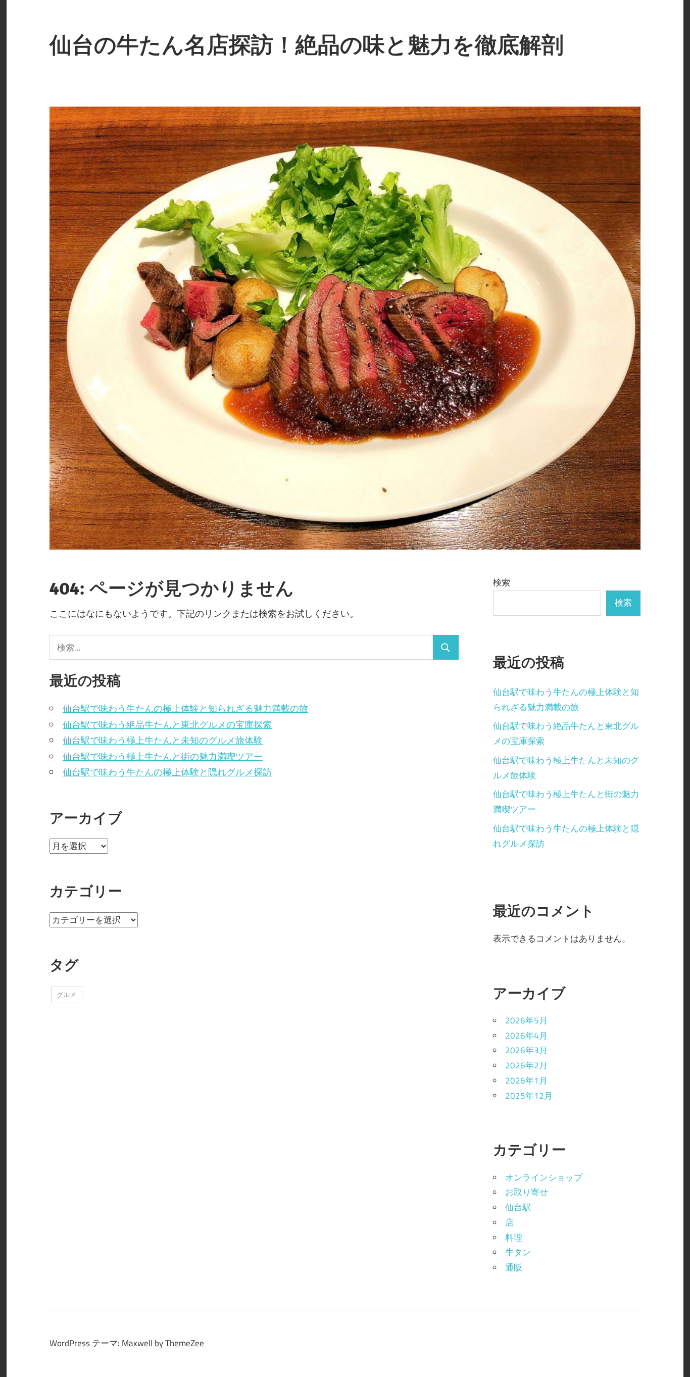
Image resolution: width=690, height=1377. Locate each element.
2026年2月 (526, 1065)
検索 (501, 582)
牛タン (518, 1252)
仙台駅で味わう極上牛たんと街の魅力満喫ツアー (163, 756)
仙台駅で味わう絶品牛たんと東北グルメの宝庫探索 (167, 724)
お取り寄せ (526, 1192)
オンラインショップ (543, 1177)
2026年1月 (526, 1080)
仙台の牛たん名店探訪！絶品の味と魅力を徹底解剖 (307, 44)
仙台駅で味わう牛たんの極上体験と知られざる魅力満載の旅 (185, 708)
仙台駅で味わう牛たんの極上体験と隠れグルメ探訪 (167, 772)
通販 (513, 1267)
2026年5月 (526, 1020)
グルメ (66, 995)
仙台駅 (518, 1207)
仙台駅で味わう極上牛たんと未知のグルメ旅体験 (163, 740)
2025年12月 (529, 1095)
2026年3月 (526, 1050)
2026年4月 (526, 1035)
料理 (513, 1237)
